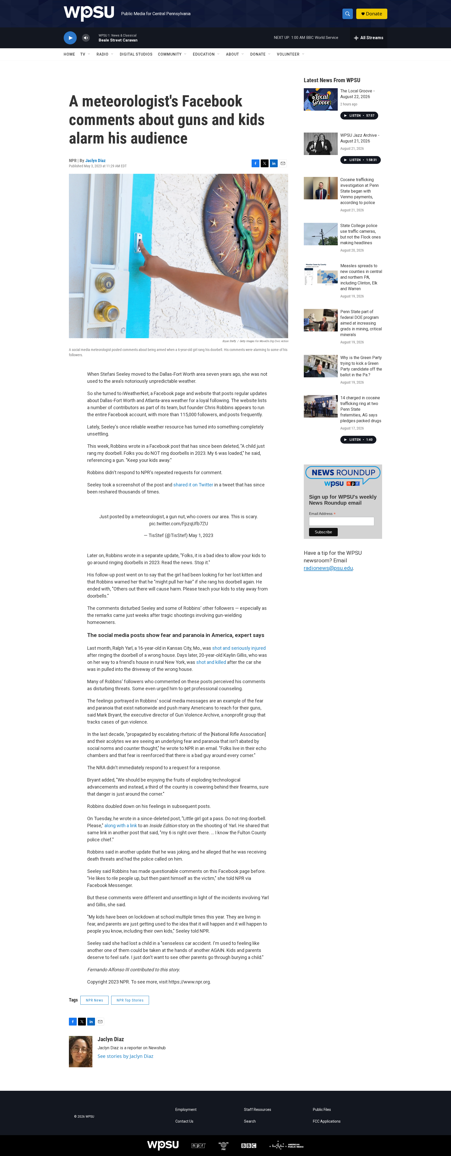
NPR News (94, 1000)
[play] (70, 38)
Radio (103, 54)
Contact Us (184, 1121)
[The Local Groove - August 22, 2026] (321, 99)
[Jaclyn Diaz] (80, 1051)
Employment (186, 1110)
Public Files (322, 1110)
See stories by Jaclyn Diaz (125, 1056)
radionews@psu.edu (328, 568)
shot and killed (211, 662)
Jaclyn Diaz (95, 160)
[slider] (94, 37)
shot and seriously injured (239, 648)
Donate (374, 13)
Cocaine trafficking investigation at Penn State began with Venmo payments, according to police (359, 191)
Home (69, 54)
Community (170, 54)
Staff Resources (257, 1110)
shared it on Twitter (193, 484)
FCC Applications (327, 1121)
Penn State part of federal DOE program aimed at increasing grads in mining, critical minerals (361, 323)
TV (82, 54)
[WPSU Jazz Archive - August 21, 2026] (321, 144)
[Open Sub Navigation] (89, 54)
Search (250, 1121)
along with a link (120, 825)
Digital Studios (136, 54)
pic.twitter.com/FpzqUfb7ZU (178, 523)
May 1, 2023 (201, 535)
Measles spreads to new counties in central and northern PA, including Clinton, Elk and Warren (361, 277)
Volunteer (288, 54)
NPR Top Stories (130, 1000)
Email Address (322, 513)
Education (204, 54)
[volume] (85, 38)
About (232, 54)
